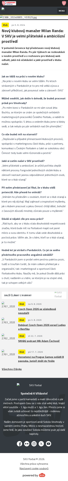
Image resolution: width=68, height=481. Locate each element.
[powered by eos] (34, 475)
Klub (21, 304)
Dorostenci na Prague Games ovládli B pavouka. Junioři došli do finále (41, 359)
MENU (62, 10)
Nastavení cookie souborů (34, 468)
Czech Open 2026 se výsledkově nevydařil (37, 311)
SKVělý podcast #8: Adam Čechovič (39, 341)
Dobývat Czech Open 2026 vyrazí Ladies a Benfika (42, 327)
